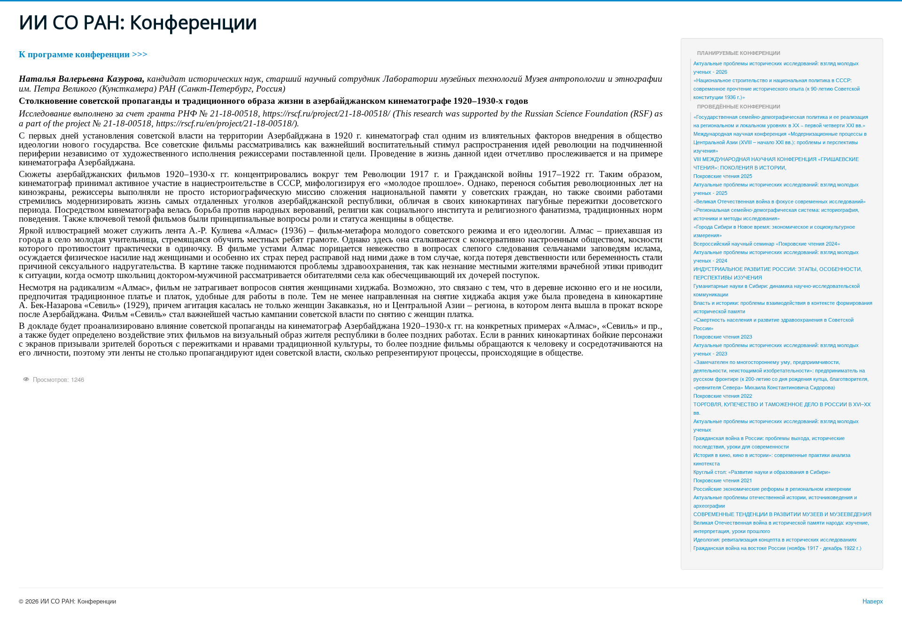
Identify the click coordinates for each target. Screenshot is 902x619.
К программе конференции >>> (83, 54)
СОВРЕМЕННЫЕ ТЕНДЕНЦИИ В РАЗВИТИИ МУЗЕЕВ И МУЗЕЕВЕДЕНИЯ (782, 514)
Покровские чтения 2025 (722, 175)
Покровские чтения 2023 (722, 336)
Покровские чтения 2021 (722, 480)
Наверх (873, 600)
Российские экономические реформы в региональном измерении (772, 488)
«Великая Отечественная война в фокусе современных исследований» (779, 201)
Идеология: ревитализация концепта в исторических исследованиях (775, 539)
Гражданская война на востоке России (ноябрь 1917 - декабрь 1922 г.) (777, 547)
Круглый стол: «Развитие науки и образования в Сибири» (762, 471)
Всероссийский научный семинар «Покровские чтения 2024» (766, 243)
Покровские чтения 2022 (722, 395)
